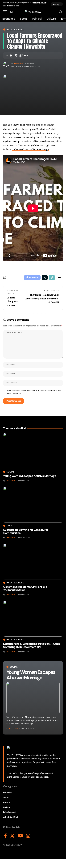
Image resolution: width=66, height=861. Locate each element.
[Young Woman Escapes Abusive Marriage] (33, 698)
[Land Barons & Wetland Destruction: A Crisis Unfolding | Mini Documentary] (33, 619)
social (13, 667)
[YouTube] (20, 836)
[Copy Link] (21, 55)
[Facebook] (5, 836)
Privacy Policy (39, 2)
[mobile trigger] (6, 12)
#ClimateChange (39, 149)
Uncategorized (15, 29)
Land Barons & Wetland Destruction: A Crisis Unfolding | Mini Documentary (31, 645)
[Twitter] (12, 836)
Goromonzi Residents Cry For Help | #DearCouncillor (25, 588)
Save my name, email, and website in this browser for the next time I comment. (34, 392)
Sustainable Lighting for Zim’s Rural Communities (25, 531)
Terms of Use (13, 6)
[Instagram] (28, 836)
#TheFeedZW (20, 149)
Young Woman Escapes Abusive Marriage (30, 675)
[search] (60, 11)
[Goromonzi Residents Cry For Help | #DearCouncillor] (33, 562)
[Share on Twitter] (16, 55)
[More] (26, 55)
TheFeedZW (18, 63)
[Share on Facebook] (11, 55)
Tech (9, 526)
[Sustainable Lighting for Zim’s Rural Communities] (33, 505)
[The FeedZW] (33, 12)
